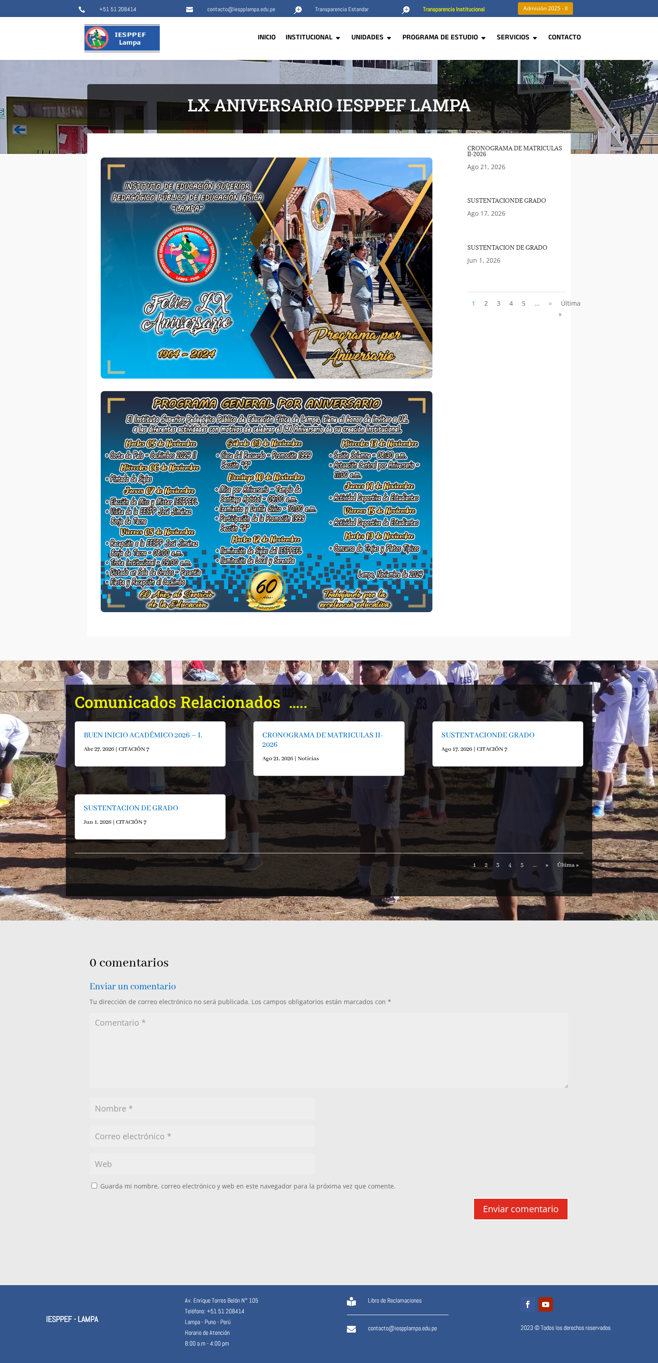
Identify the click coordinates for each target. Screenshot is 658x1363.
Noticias (308, 758)
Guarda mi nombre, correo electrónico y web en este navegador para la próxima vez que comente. (248, 1186)
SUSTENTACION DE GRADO (507, 247)
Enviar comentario (521, 1209)
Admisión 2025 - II (545, 8)
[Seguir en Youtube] (545, 1304)
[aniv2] (266, 609)
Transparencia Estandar (342, 9)
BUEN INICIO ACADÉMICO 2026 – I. (143, 735)
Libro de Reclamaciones (395, 1300)
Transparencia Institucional (454, 9)
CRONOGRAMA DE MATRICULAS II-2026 (514, 151)
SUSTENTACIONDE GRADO (506, 200)
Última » (570, 308)
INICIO (267, 38)
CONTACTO (564, 38)
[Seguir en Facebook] (528, 1304)
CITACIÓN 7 (134, 749)
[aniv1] (266, 376)
